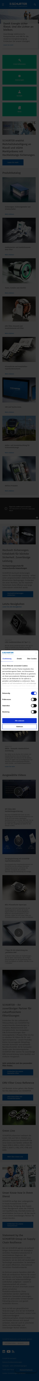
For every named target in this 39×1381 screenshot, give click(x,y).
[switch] (34, 699)
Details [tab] (19, 658)
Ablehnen (19, 726)
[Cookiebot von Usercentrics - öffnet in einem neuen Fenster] (28, 653)
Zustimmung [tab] (6, 658)
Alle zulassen (19, 721)
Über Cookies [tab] (32, 658)
